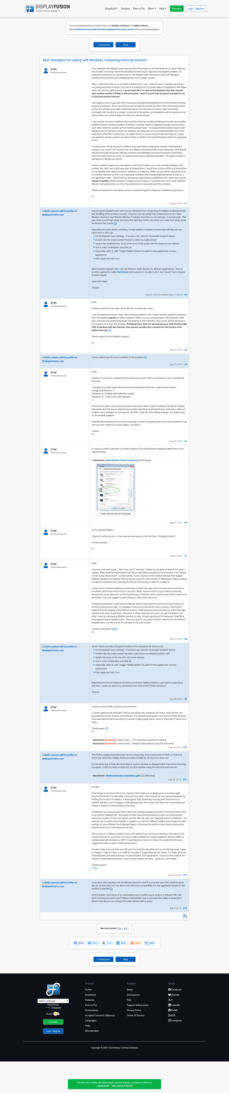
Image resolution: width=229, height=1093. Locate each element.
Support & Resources (138, 1005)
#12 (185, 875)
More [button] (151, 8)
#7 (185, 556)
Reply (125, 44)
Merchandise (92, 1030)
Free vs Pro (139, 8)
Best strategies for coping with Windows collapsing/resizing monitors (95, 60)
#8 (185, 639)
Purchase (177, 8)
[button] (47, 8)
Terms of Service (135, 1015)
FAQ (129, 1000)
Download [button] (110, 8)
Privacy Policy (134, 1010)
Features (125, 8)
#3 (185, 350)
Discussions (133, 994)
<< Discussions (103, 44)
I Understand (103, 1085)
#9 (185, 699)
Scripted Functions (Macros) (100, 1015)
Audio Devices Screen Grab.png (121, 460)
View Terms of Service (122, 1085)
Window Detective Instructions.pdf (123, 775)
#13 (185, 908)
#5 (185, 441)
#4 (185, 364)
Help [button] (161, 8)
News (130, 989)
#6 (185, 522)
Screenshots (91, 1010)
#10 (185, 747)
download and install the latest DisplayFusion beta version (105, 29)
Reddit (174, 1010)
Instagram (176, 1020)
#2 (185, 294)
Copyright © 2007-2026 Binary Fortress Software (114, 1047)
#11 (185, 779)
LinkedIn (175, 1005)
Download (90, 994)
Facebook (176, 989)
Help (87, 1025)
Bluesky (175, 994)
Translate (56, 1007)
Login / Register (196, 8)
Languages (90, 1020)
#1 (185, 203)
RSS (173, 1015)
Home (88, 989)
